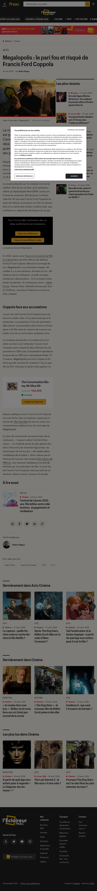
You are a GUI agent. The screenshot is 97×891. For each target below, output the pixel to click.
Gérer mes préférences (24, 176)
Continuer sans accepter (76, 130)
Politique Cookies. (25, 155)
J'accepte (74, 176)
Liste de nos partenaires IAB (24, 169)
